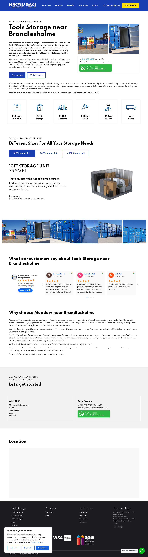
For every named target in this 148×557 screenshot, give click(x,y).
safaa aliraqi (119, 274)
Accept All (42, 548)
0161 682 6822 (113, 5)
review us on (24, 290)
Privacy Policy (37, 542)
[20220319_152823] (110, 231)
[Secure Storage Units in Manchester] (134, 231)
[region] (28, 540)
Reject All (28, 548)
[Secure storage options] (86, 231)
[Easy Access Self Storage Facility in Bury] (124, 39)
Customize (14, 548)
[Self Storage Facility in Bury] (93, 39)
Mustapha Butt (58, 274)
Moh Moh (87, 274)
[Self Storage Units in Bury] (62, 231)
